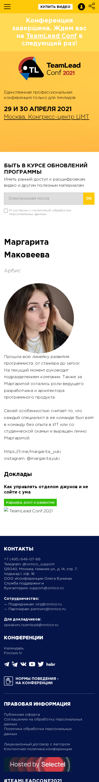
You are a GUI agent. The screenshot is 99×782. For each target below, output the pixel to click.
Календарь (14, 648)
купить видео (55, 7)
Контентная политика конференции (38, 749)
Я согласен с (40, 212)
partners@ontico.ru (48, 609)
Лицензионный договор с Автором (37, 744)
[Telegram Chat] (6, 666)
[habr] (50, 665)
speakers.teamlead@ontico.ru (31, 625)
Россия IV (13, 653)
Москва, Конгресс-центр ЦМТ (46, 117)
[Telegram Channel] (15, 666)
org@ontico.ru (48, 604)
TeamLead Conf (51, 36)
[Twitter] (41, 666)
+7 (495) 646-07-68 (22, 559)
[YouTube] (32, 666)
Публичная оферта (22, 714)
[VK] (23, 666)
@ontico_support (38, 564)
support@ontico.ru (46, 588)
